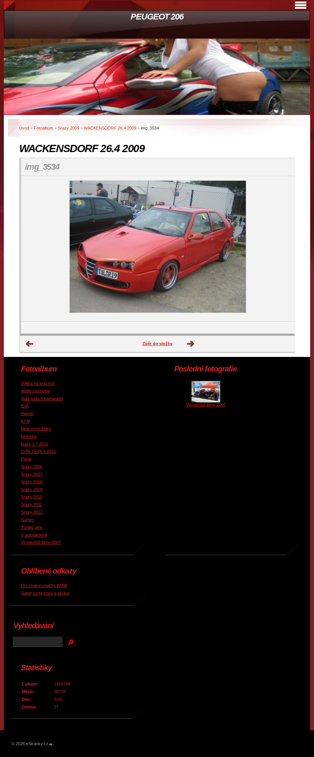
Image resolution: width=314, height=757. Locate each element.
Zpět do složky (157, 343)
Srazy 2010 (32, 496)
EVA (25, 406)
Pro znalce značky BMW (44, 585)
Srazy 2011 (31, 504)
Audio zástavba (35, 391)
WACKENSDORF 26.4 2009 (110, 128)
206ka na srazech (38, 383)
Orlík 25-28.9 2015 (38, 451)
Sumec (27, 519)
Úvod (24, 128)
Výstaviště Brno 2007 (41, 542)
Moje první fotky (36, 428)
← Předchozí (30, 344)
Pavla (26, 459)
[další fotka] (282, 249)
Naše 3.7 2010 (34, 444)
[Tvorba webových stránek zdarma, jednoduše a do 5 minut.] (51, 744)
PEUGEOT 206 (157, 16)
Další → (190, 344)
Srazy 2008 (32, 482)
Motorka (28, 436)
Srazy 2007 (32, 474)
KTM (25, 421)
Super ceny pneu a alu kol (45, 593)
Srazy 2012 (32, 512)
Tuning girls (32, 527)
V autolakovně (34, 535)
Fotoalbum (43, 128)
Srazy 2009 (68, 128)
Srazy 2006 (32, 466)
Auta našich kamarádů (42, 398)
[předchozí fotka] (33, 249)
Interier (27, 413)
